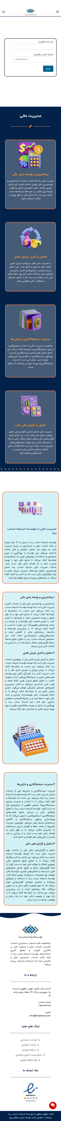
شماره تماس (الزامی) (43, 54)
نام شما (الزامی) (45, 41)
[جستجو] (4, 12)
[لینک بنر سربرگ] (35, 3)
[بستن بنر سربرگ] (3, 3)
